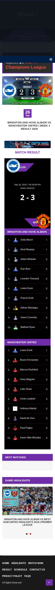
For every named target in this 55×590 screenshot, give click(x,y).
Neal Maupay (27, 249)
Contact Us (37, 570)
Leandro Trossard (30, 278)
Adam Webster (28, 259)
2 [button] (30, 534)
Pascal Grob (27, 298)
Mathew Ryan (28, 327)
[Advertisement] (27, 27)
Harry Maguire (27, 379)
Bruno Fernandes (29, 360)
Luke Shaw (26, 389)
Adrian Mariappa (29, 307)
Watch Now (35, 563)
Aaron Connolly (29, 317)
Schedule (20, 570)
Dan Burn (26, 269)
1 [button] (27, 534)
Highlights (18, 563)
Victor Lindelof (27, 398)
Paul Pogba (26, 428)
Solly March (27, 239)
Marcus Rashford (29, 369)
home (5, 563)
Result (7, 570)
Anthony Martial (28, 408)
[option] (27, 506)
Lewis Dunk (27, 288)
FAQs (27, 576)
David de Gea (27, 418)
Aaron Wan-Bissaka (30, 437)
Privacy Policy (12, 576)
